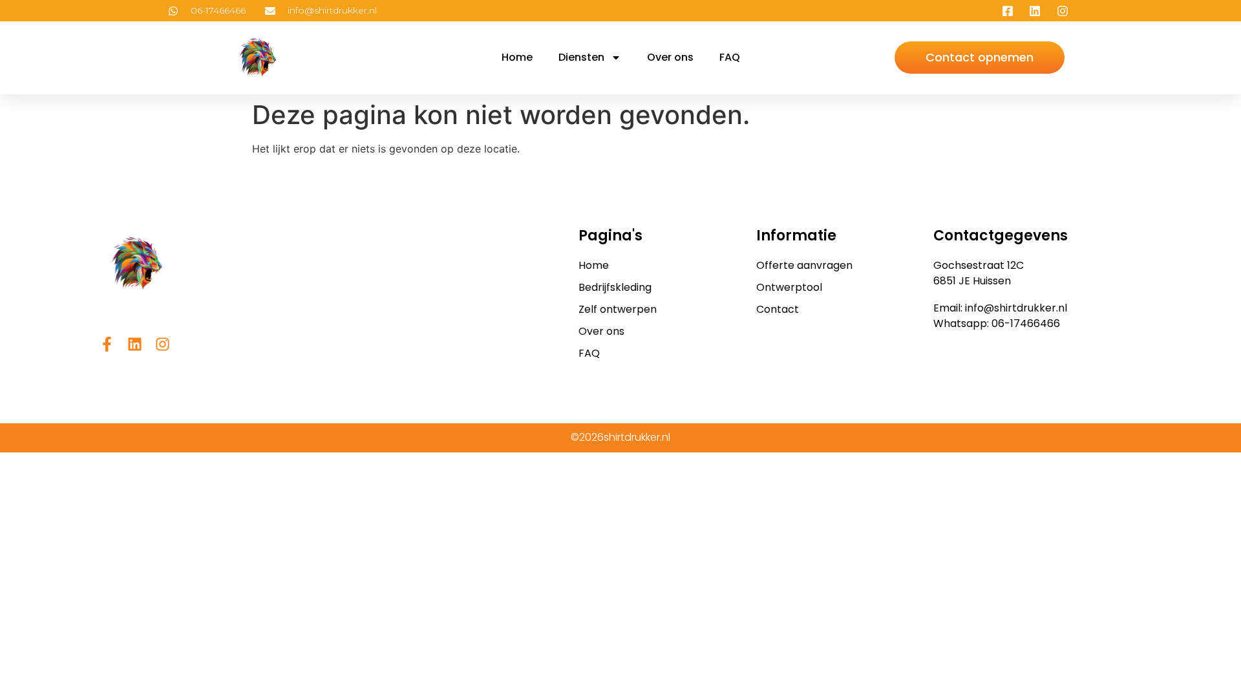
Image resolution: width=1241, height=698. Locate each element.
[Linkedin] (134, 344)
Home (517, 57)
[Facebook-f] (107, 344)
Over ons (670, 57)
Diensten (581, 57)
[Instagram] (162, 344)
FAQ (729, 57)
